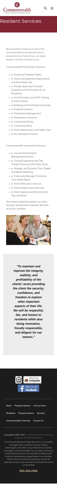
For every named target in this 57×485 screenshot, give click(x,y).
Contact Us (38, 420)
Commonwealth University (18, 420)
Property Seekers (22, 405)
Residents (10, 413)
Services (41, 413)
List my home (39, 405)
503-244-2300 (28, 470)
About (9, 405)
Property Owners (26, 413)
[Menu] (52, 8)
